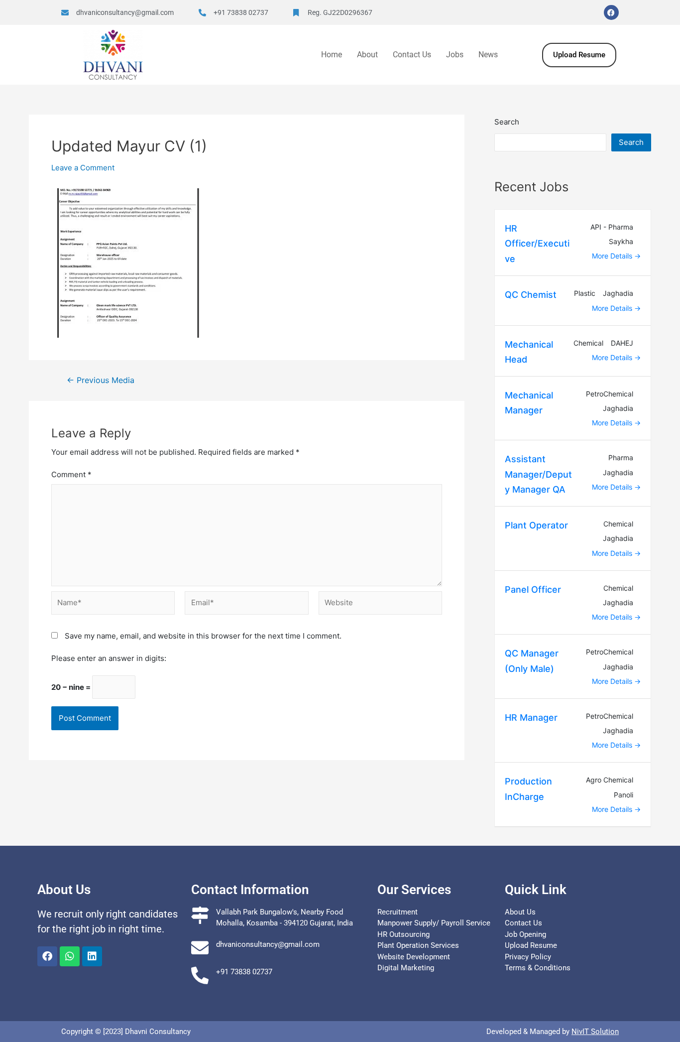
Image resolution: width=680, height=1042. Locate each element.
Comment (71, 474)
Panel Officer (533, 589)
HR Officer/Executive (537, 243)
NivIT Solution (595, 1031)
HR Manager (531, 717)
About (367, 54)
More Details (613, 256)
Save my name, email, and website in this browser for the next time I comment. (203, 636)
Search (506, 122)
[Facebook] (611, 12)
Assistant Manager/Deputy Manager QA (538, 474)
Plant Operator (536, 525)
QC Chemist (531, 294)
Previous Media (100, 381)
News (488, 54)
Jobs (454, 54)
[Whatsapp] (70, 956)
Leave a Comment (82, 167)
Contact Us (412, 54)
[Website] (380, 605)
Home (331, 54)
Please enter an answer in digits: (108, 658)
